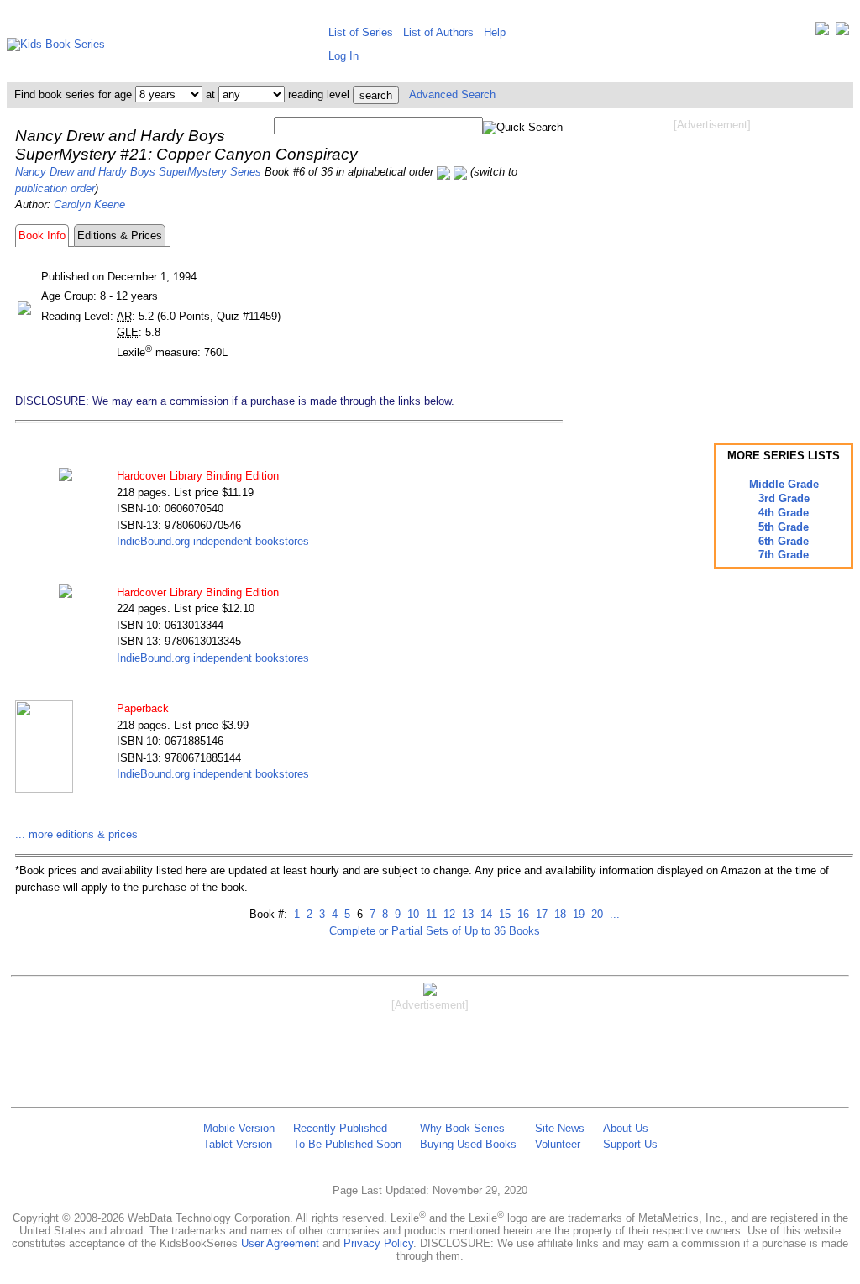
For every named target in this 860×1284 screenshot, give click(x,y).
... (613, 914)
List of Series (360, 32)
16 (521, 914)
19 (577, 914)
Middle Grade (784, 484)
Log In (343, 56)
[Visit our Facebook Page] (842, 32)
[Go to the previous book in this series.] (443, 171)
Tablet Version (237, 1144)
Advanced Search (452, 94)
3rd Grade (784, 498)
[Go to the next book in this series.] (460, 171)
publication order (55, 188)
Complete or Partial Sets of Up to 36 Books (434, 931)
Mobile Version (239, 1128)
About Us (625, 1128)
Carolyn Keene (89, 204)
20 (595, 914)
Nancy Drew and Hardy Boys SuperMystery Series (138, 171)
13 (466, 914)
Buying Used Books (468, 1144)
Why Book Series (462, 1128)
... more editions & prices (76, 834)
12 (447, 914)
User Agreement (280, 1243)
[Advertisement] (712, 267)
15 (503, 914)
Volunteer (557, 1144)
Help (495, 32)
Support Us (630, 1144)
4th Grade (783, 512)
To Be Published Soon (347, 1144)
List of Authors (438, 32)
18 (558, 914)
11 (429, 914)
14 (484, 914)
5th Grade (783, 527)
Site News (560, 1128)
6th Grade (783, 541)
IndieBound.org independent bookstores (213, 541)
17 (540, 914)
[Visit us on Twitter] (822, 32)
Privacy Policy (378, 1243)
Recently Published (340, 1128)
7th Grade (783, 554)
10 (411, 914)
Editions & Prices (119, 235)
